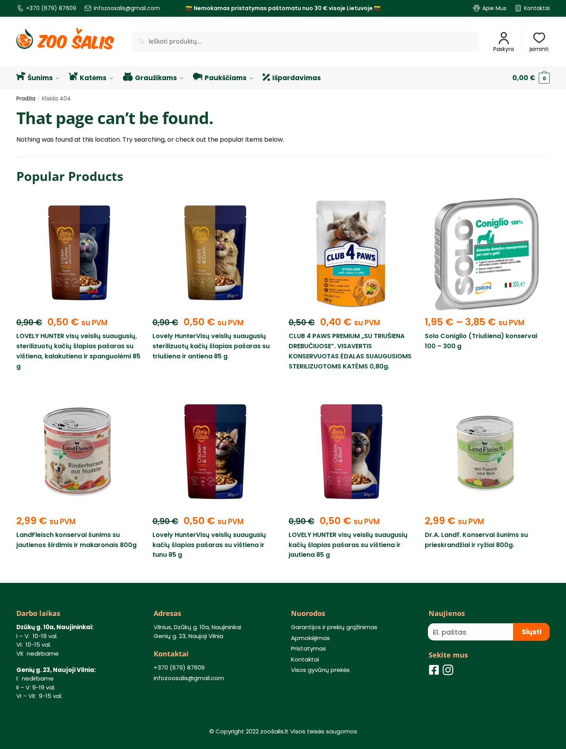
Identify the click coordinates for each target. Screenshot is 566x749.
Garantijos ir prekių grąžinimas (334, 627)
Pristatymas (308, 648)
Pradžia (25, 98)
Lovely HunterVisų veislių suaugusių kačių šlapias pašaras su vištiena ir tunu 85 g (209, 545)
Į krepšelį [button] (78, 384)
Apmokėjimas (310, 638)
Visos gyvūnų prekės (320, 670)
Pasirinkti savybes (487, 384)
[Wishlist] (129, 207)
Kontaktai (537, 8)
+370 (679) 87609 (51, 8)
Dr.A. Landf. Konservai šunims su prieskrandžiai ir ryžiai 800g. (476, 539)
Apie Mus (494, 8)
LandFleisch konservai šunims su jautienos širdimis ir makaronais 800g (76, 539)
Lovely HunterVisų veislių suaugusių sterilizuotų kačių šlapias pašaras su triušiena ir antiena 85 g (211, 346)
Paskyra (503, 49)
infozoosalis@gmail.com (127, 8)
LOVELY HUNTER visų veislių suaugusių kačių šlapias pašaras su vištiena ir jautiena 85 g (348, 545)
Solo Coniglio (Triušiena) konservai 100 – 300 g (481, 341)
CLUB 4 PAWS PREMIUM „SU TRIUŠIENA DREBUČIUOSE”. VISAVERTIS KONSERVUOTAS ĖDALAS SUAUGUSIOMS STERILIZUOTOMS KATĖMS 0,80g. (350, 351)
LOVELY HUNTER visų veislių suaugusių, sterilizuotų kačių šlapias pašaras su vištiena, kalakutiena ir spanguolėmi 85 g (78, 351)
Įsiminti (538, 49)
